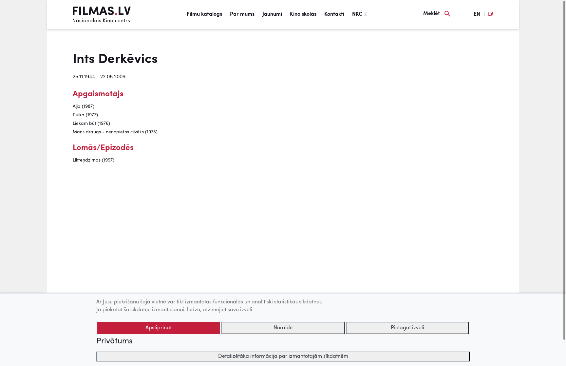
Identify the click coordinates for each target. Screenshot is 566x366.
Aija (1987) (83, 106)
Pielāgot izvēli (407, 328)
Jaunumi (272, 14)
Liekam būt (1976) (91, 123)
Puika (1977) (85, 115)
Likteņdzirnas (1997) (93, 160)
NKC (357, 14)
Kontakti (334, 14)
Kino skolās (303, 14)
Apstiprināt (158, 328)
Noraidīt (283, 328)
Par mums (242, 14)
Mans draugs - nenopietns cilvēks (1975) (115, 132)
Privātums (114, 341)
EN (477, 14)
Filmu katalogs (204, 14)
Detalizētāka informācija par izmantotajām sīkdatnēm (283, 356)
